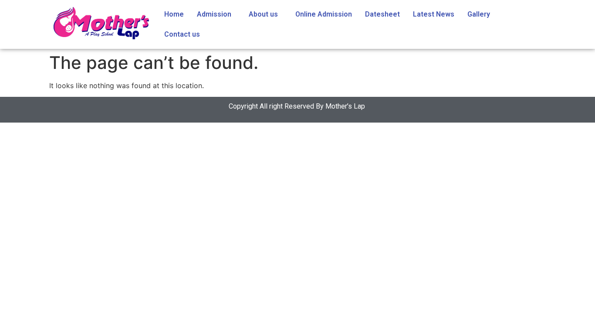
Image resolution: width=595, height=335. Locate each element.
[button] (216, 14)
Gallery (478, 14)
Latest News (433, 14)
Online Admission (323, 14)
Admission (214, 14)
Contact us (182, 34)
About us (263, 14)
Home (174, 14)
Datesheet (382, 14)
